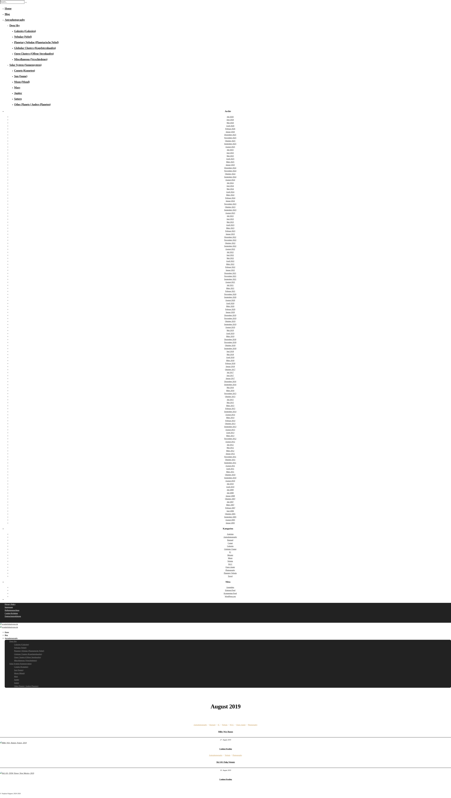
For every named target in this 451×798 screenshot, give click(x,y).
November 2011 (230, 457)
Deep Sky (14, 25)
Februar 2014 (230, 421)
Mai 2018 (230, 355)
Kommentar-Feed (230, 593)
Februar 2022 (230, 267)
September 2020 (230, 297)
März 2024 (230, 195)
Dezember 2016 (230, 382)
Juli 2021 (230, 285)
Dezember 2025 (230, 135)
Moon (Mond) (22, 81)
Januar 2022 (230, 270)
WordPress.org (230, 596)
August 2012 (230, 442)
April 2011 (230, 469)
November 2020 (230, 294)
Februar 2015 (230, 409)
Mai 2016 (230, 388)
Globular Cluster (230, 549)
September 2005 (230, 517)
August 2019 (230, 327)
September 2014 (230, 412)
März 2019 (230, 336)
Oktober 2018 (230, 345)
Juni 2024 (230, 186)
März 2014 (230, 418)
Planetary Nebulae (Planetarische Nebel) (36, 42)
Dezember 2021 (230, 273)
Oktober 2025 (230, 141)
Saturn (18, 98)
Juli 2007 (230, 502)
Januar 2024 (230, 201)
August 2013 (230, 430)
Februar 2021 (230, 291)
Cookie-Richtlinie (11, 613)
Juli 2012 (230, 445)
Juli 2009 (230, 490)
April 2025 (230, 159)
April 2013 (230, 433)
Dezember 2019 (230, 315)
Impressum (9, 607)
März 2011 (230, 472)
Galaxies (230, 546)
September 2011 (230, 463)
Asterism (230, 534)
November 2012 (230, 439)
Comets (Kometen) (24, 70)
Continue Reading (225, 749)
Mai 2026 (230, 123)
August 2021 (230, 282)
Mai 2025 (230, 156)
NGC (230, 564)
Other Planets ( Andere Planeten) (32, 104)
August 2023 (230, 213)
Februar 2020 (230, 309)
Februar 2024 (230, 198)
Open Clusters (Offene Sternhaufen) (34, 53)
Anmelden (230, 587)
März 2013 (230, 436)
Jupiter (18, 93)
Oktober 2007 (230, 499)
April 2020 (230, 303)
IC (230, 552)
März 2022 (230, 264)
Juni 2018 (230, 351)
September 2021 (230, 279)
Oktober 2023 (230, 207)
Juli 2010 (230, 484)
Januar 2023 (230, 234)
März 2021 (230, 288)
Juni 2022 (230, 255)
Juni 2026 (230, 120)
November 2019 (230, 318)
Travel (230, 576)
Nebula (230, 561)
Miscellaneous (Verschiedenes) (30, 59)
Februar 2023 (230, 231)
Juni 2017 (230, 376)
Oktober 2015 (230, 397)
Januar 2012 (230, 454)
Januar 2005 (230, 523)
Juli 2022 (230, 252)
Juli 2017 (230, 372)
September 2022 (230, 246)
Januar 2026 (230, 132)
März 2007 (230, 505)
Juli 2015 (230, 400)
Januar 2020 (230, 312)
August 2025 (230, 147)
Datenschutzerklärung (13, 616)
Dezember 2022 (230, 237)
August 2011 (230, 466)
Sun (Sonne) (20, 76)
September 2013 (230, 427)
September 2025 (230, 144)
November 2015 (230, 394)
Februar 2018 (230, 363)
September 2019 (230, 324)
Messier (230, 555)
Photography (230, 570)
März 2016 (230, 391)
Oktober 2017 (230, 370)
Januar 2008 (230, 496)
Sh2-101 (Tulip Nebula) (225, 762)
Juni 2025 (230, 153)
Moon (230, 558)
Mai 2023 (230, 222)
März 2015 (230, 406)
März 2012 (230, 451)
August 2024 (230, 180)
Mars (17, 87)
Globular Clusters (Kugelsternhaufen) (35, 47)
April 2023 (230, 225)
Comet (230, 543)
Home (8, 8)
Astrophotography (15, 19)
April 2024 (230, 192)
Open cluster (230, 567)
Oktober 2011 (230, 460)
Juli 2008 (230, 493)
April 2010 (230, 487)
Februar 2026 (230, 129)
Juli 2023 (230, 216)
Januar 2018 (230, 366)
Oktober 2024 (230, 174)
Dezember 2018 (230, 339)
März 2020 (230, 306)
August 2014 (230, 415)
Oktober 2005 (230, 514)
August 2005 (230, 520)
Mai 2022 (230, 258)
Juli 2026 (230, 117)
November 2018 (230, 342)
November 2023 (230, 204)
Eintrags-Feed (230, 590)
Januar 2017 (230, 378)
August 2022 (230, 249)
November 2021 (230, 276)
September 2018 (230, 349)
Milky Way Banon (225, 732)
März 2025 (230, 162)
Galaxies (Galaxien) (25, 31)
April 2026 (230, 126)
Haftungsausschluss (12, 610)
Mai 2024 (230, 189)
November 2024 (230, 171)
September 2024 (230, 177)
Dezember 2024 (230, 168)
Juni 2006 (230, 511)
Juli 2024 (230, 183)
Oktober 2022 (230, 243)
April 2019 (230, 333)
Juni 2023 (230, 219)
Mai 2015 (230, 403)
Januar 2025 (230, 165)
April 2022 (230, 261)
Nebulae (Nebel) (23, 36)
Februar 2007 (230, 508)
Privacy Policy (10, 604)
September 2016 (230, 385)
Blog (7, 14)
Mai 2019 (230, 330)
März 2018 (230, 360)
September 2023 (230, 210)
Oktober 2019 (230, 321)
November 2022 (230, 240)
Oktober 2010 (230, 475)
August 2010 (230, 481)
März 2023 (230, 228)
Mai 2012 (230, 448)
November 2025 (230, 138)
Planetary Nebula (230, 573)
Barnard (230, 540)
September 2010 (230, 478)
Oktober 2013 (230, 424)
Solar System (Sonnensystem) (25, 64)
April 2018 (230, 357)
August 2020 (230, 300)
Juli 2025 (230, 150)
